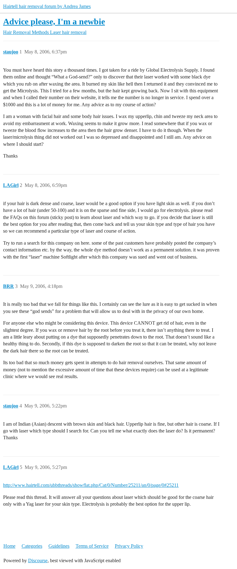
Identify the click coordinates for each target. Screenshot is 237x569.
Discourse (38, 560)
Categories (32, 546)
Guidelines (58, 546)
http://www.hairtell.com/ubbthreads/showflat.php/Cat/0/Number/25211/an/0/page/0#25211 (91, 485)
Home (9, 546)
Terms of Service (92, 546)
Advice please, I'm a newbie (54, 21)
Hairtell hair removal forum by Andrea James (47, 6)
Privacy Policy (129, 546)
